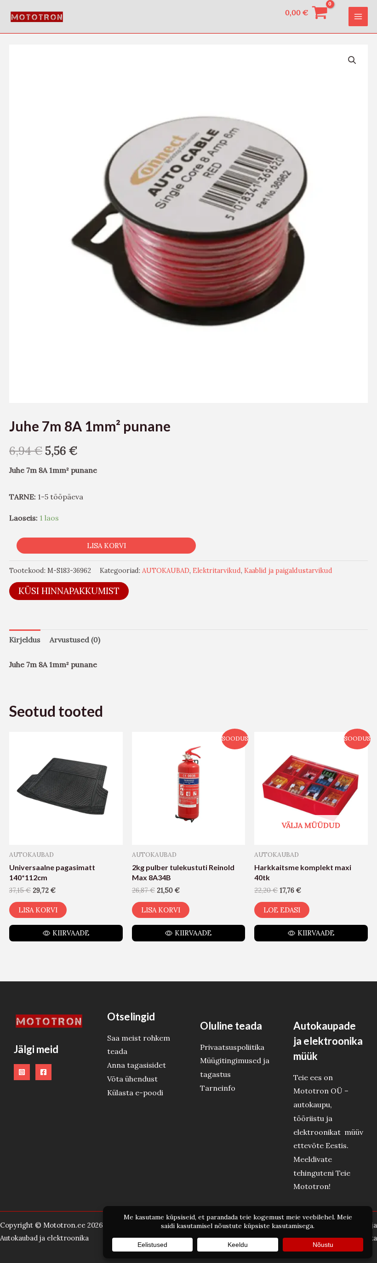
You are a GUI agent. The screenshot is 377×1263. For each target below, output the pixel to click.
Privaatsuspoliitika (232, 1047)
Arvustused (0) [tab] (75, 639)
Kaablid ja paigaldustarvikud (288, 570)
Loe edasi (281, 910)
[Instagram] (22, 1072)
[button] (352, 60)
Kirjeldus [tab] (24, 639)
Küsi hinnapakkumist (69, 590)
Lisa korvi (106, 545)
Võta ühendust (132, 1078)
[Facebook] (43, 1072)
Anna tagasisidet (136, 1065)
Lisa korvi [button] (37, 910)
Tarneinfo (217, 1088)
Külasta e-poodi (135, 1092)
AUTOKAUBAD (165, 570)
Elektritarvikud (217, 570)
